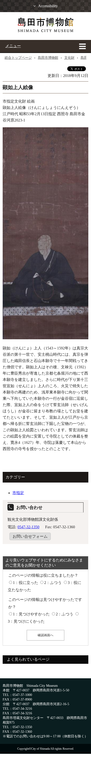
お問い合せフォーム (30, 536)
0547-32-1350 (28, 527)
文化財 (69, 58)
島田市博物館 (48, 58)
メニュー (13, 46)
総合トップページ (18, 58)
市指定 (18, 493)
